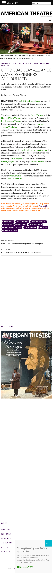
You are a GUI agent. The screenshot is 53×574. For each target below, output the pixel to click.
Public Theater (37, 115)
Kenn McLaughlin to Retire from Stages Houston (21, 251)
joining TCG (43, 206)
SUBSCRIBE (6, 534)
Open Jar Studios (16, 176)
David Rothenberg (39, 221)
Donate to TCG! (26, 567)
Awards (4, 64)
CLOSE (48, 543)
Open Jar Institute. (14, 178)
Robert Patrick (37, 161)
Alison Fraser (8, 221)
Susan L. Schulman (10, 230)
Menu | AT (12, 3)
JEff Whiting (8, 224)
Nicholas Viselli (36, 224)
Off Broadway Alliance (30, 101)
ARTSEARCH (6, 543)
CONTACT (5, 552)
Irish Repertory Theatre (11, 121)
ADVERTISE (6, 530)
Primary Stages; (8, 161)
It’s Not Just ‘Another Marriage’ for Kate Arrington (22, 242)
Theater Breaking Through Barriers (32, 150)
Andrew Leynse (15, 158)
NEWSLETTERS (7, 538)
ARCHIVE (5, 547)
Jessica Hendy (21, 224)
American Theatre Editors (35, 64)
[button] (4, 3)
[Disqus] (26, 292)
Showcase (43, 227)
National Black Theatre (11, 118)
